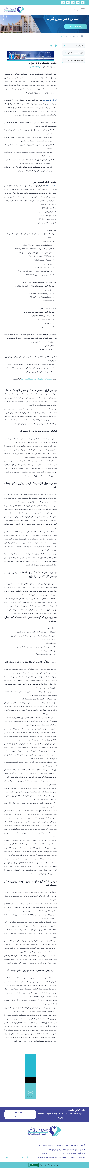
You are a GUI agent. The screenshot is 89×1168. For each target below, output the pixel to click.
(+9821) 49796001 (78, 1157)
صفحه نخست (75, 36)
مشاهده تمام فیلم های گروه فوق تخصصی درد (37, 379)
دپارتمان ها (67, 36)
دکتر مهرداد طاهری (36, 66)
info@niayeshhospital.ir (56, 1157)
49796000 (72, 1153)
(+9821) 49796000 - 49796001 (17, 1114)
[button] (31, 1092)
